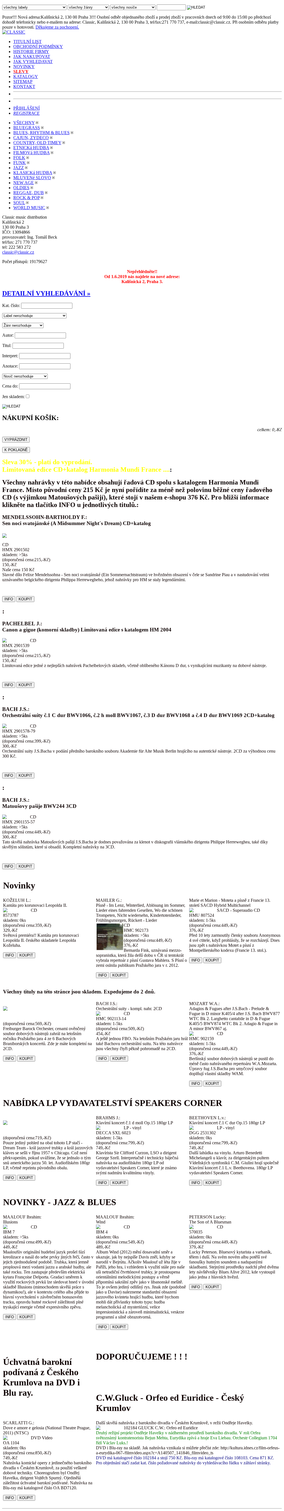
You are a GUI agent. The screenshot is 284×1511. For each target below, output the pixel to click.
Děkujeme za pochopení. (57, 27)
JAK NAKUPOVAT (31, 56)
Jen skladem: (13, 396)
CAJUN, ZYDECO (31, 137)
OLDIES (21, 187)
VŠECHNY (24, 122)
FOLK (19, 157)
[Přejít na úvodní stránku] (13, 32)
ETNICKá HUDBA (31, 147)
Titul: (6, 345)
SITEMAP (22, 81)
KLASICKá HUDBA (32, 172)
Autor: (8, 335)
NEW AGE (23, 182)
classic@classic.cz (18, 252)
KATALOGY (25, 76)
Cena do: (10, 386)
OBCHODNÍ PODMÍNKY (38, 46)
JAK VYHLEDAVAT (33, 61)
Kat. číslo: (11, 305)
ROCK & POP (26, 197)
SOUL (19, 202)
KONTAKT (24, 86)
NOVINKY (24, 66)
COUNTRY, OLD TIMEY (37, 142)
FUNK (19, 162)
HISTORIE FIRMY (31, 51)
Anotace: (10, 366)
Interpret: (10, 355)
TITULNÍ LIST (27, 41)
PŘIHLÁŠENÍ (26, 108)
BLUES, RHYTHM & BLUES (41, 132)
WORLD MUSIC (29, 207)
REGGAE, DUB (28, 192)
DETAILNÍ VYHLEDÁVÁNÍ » (46, 293)
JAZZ (18, 167)
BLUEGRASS (26, 127)
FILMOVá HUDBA (31, 152)
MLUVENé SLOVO (32, 177)
